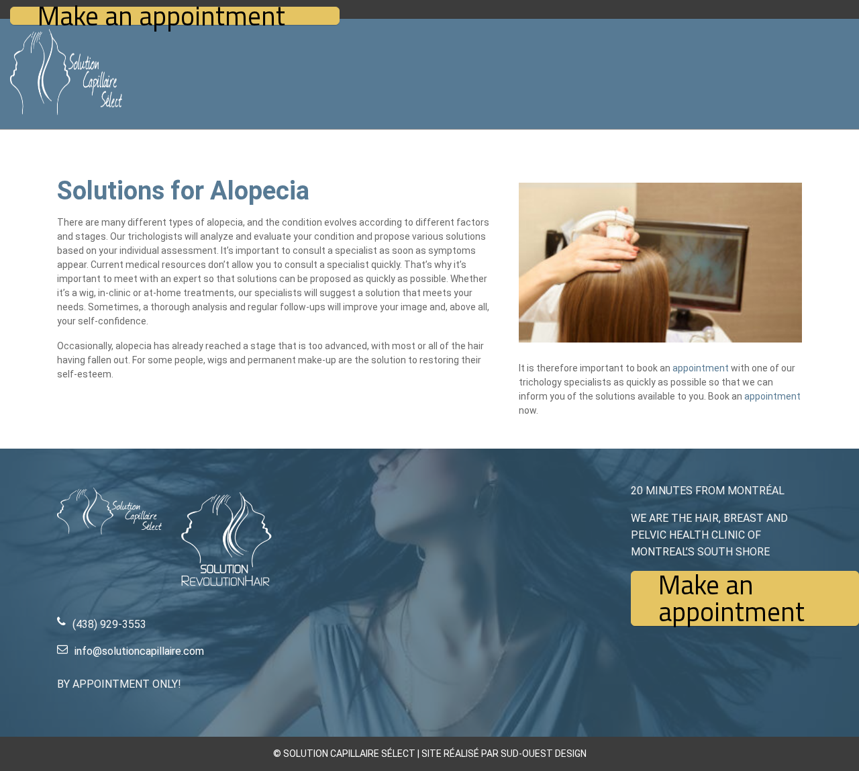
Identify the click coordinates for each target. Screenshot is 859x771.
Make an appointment (161, 16)
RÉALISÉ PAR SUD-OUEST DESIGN (515, 753)
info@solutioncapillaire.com (139, 651)
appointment (700, 368)
